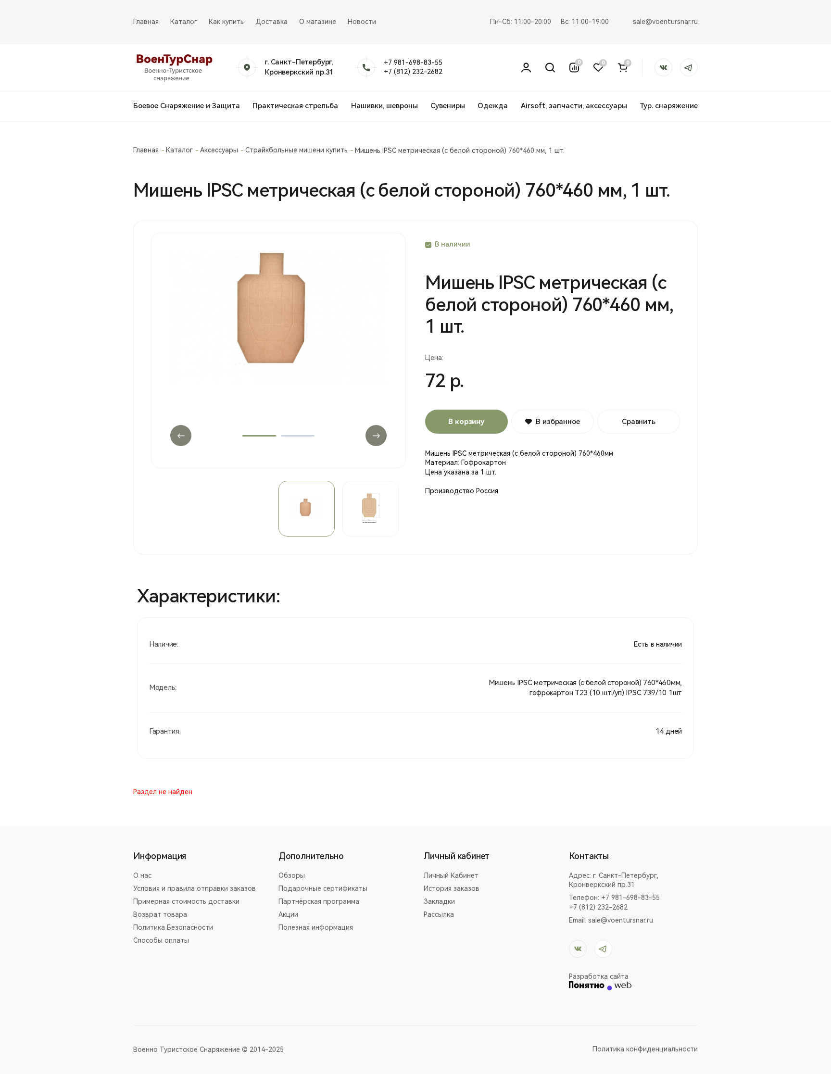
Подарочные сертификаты (322, 888)
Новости (362, 21)
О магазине (317, 21)
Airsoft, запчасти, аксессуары (574, 105)
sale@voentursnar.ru (665, 21)
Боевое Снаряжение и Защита (186, 105)
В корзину (466, 421)
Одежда (493, 105)
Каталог (183, 21)
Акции (288, 914)
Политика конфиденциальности (645, 1049)
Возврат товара (160, 914)
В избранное (557, 421)
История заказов (451, 888)
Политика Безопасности (173, 927)
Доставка (271, 21)
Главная (146, 21)
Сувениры (447, 105)
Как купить (226, 21)
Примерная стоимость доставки (186, 901)
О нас (142, 875)
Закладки (439, 901)
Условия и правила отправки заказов (194, 888)
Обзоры (291, 875)
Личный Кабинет (451, 875)
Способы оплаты (161, 940)
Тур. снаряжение (669, 105)
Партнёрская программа (318, 901)
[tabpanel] (278, 341)
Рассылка (439, 914)
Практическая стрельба (295, 105)
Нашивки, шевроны (384, 105)
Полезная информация (315, 927)
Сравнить (638, 421)
